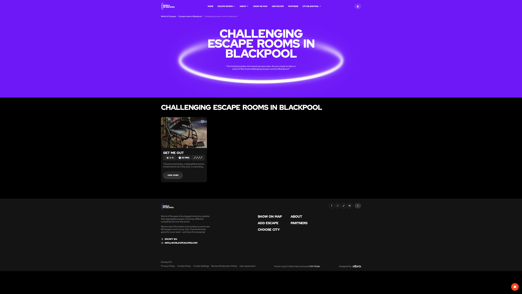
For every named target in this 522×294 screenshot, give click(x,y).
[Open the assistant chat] (515, 287)
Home (210, 6)
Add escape (278, 6)
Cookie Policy (184, 266)
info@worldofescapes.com (181, 243)
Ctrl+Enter (314, 266)
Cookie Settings (201, 266)
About (243, 6)
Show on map (260, 6)
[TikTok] (343, 205)
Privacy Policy (168, 266)
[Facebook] (331, 205)
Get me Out (173, 153)
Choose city (269, 229)
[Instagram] (337, 205)
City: (310, 6)
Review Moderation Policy (224, 266)
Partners (293, 6)
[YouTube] (349, 205)
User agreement (247, 266)
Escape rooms (225, 6)
